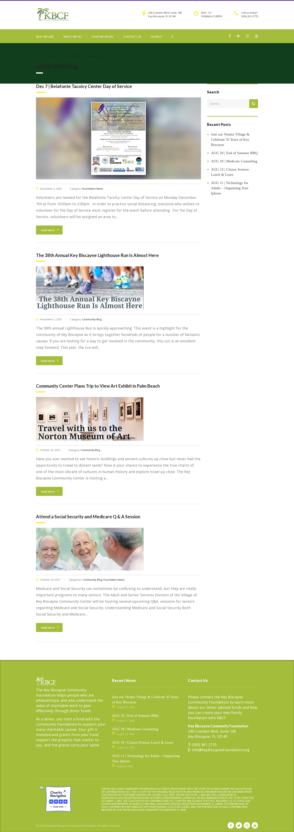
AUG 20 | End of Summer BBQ (234, 153)
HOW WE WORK (102, 36)
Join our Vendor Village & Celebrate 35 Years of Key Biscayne (230, 139)
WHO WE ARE (45, 36)
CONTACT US (132, 36)
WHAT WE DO (72, 36)
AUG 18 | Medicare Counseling (234, 161)
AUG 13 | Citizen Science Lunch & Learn (230, 172)
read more (48, 230)
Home (39, 56)
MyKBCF (156, 36)
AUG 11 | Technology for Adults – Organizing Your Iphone (229, 188)
